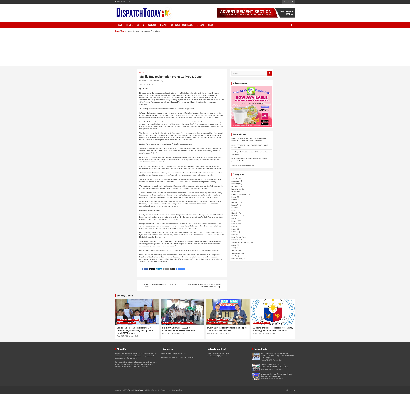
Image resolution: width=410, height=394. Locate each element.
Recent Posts (260, 349)
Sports (200, 25)
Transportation (236, 253)
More (210, 25)
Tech (233, 248)
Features (234, 202)
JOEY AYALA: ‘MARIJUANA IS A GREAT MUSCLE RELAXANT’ (159, 286)
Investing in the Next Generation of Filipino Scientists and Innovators (227, 329)
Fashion (234, 200)
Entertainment (236, 189)
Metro (233, 218)
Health (163, 25)
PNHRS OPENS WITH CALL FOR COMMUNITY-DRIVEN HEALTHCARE (178, 329)
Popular (234, 234)
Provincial (234, 240)
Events (233, 197)
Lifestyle (234, 213)
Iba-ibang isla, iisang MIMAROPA (242, 165)
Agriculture (235, 181)
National (234, 221)
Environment (235, 192)
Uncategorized (236, 258)
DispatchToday (158, 81)
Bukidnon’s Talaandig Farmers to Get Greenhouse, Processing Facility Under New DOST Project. (135, 330)
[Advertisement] (205, 48)
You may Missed (125, 295)
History (233, 210)
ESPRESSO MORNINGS (239, 194)
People (233, 229)
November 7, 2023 (145, 81)
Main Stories (235, 216)
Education (234, 186)
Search (269, 73)
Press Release (236, 237)
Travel (233, 256)
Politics (234, 232)
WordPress (179, 390)
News (128, 25)
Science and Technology (182, 25)
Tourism (234, 250)
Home (119, 25)
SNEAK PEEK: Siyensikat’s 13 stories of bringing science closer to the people (204, 286)
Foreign (234, 205)
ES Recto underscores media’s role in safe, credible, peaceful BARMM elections (273, 329)
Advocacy (234, 178)
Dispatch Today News (135, 390)
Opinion (140, 25)
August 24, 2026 (122, 336)
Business (152, 25)
